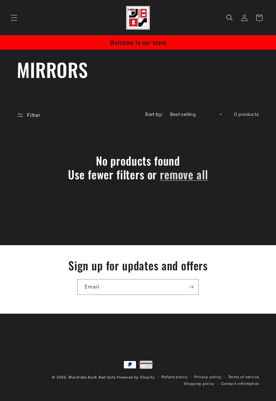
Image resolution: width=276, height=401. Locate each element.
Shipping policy (199, 384)
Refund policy (174, 377)
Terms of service (243, 377)
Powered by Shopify (136, 377)
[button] (14, 17)
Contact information (240, 384)
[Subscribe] (190, 287)
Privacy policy (207, 377)
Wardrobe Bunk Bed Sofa (91, 377)
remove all (184, 174)
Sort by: (154, 114)
